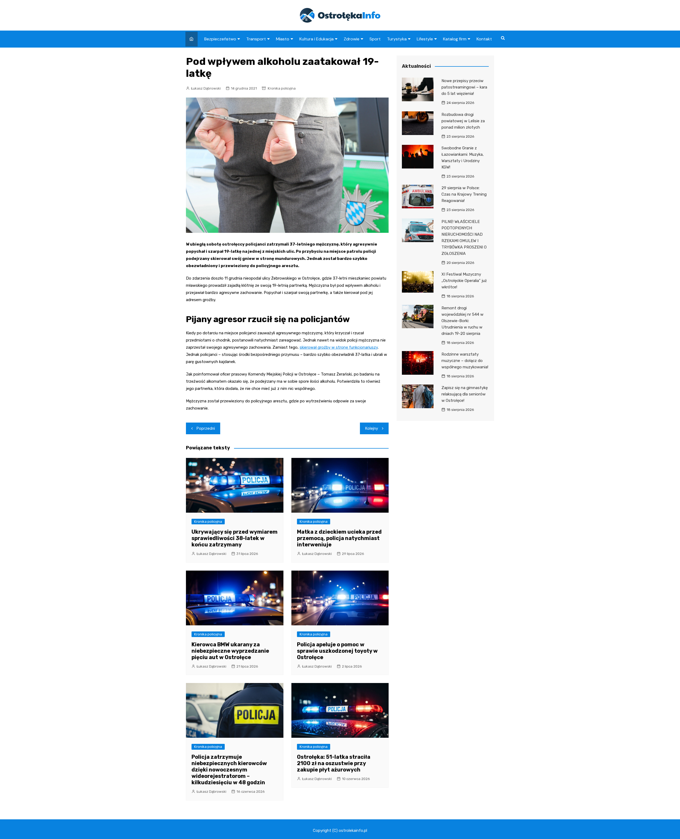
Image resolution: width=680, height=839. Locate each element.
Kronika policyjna (282, 88)
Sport (375, 39)
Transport (256, 39)
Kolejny (371, 428)
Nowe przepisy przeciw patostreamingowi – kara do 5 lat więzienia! (464, 87)
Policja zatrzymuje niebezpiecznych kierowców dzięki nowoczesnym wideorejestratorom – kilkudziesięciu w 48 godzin (229, 770)
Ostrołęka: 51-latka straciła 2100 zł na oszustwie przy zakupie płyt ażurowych (333, 763)
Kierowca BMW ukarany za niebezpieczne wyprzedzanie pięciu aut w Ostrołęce (230, 650)
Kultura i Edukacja (316, 39)
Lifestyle (425, 39)
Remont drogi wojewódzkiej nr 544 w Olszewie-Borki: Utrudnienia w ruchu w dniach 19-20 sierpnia (462, 321)
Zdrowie (351, 39)
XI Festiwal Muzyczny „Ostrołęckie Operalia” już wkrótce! (464, 280)
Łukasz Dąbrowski (206, 88)
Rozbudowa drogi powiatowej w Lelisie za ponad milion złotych (463, 121)
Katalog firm (454, 39)
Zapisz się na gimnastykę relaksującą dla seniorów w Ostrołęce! (464, 394)
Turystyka (397, 39)
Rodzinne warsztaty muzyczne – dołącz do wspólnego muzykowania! (464, 360)
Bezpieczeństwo (220, 39)
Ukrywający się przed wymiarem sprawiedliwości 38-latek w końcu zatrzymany (235, 538)
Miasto (282, 39)
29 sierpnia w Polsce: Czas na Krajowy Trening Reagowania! (464, 194)
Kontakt (484, 39)
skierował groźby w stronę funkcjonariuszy (339, 347)
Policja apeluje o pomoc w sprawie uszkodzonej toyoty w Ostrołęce (337, 650)
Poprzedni (206, 428)
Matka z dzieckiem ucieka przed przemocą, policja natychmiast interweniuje (339, 538)
